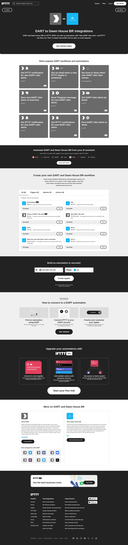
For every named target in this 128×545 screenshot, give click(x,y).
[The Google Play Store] (92, 502)
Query (30, 204)
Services (33, 501)
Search (32, 519)
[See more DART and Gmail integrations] (41, 452)
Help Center (34, 513)
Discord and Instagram (48, 501)
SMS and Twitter (47, 516)
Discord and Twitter (47, 528)
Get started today (64, 46)
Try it (59, 208)
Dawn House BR (61, 31)
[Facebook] (73, 538)
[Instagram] (81, 538)
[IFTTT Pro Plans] (37, 202)
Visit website (24, 437)
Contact (56, 538)
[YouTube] (85, 538)
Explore (97, 3)
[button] (64, 331)
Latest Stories (69, 499)
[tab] (23, 192)
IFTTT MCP (33, 510)
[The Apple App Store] (92, 498)
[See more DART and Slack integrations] (27, 460)
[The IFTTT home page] (6, 3)
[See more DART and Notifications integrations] (27, 452)
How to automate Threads (71, 522)
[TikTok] (92, 538)
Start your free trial (64, 390)
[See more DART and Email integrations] (55, 452)
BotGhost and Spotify (48, 513)
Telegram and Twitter (48, 525)
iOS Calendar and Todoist (49, 522)
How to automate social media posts (74, 525)
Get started (120, 3)
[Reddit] (96, 538)
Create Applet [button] (64, 278)
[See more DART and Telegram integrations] (41, 460)
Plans (104, 3)
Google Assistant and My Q (49, 510)
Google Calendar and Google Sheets (52, 507)
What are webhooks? (70, 516)
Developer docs (35, 525)
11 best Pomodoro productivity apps (74, 519)
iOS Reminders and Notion (49, 519)
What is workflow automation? (72, 510)
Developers (33, 538)
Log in (111, 3)
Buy (68, 435)
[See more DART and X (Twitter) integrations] (55, 460)
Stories (32, 504)
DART (39, 31)
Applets (33, 507)
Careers (40, 538)
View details (26, 208)
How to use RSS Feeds (71, 513)
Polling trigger (75, 216)
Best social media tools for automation (74, 528)
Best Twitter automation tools (72, 504)
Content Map (34, 516)
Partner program (48, 538)
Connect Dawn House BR (75, 440)
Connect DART (28, 441)
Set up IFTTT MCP (64, 163)
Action (73, 204)
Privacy (61, 538)
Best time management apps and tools (74, 507)
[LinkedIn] (77, 538)
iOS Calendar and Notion (49, 504)
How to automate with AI (71, 501)
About (66, 538)
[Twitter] (88, 538)
